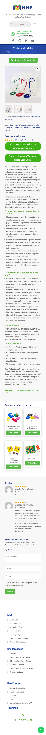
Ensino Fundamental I (33, 117)
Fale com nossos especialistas (24, 32)
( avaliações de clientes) (24, 140)
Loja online (8, 119)
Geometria (26, 128)
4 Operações (13, 125)
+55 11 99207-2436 (25, 36)
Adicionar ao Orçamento (23, 60)
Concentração (34, 125)
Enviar (10, 591)
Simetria (7, 130)
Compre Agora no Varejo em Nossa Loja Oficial (23, 158)
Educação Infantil (19, 117)
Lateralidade (35, 128)
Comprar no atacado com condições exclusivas (23, 146)
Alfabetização (23, 125)
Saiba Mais (13, 433)
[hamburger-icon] (34, 24)
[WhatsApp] (41, 730)
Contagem (8, 128)
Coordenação (17, 128)
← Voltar (8, 52)
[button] (38, 69)
